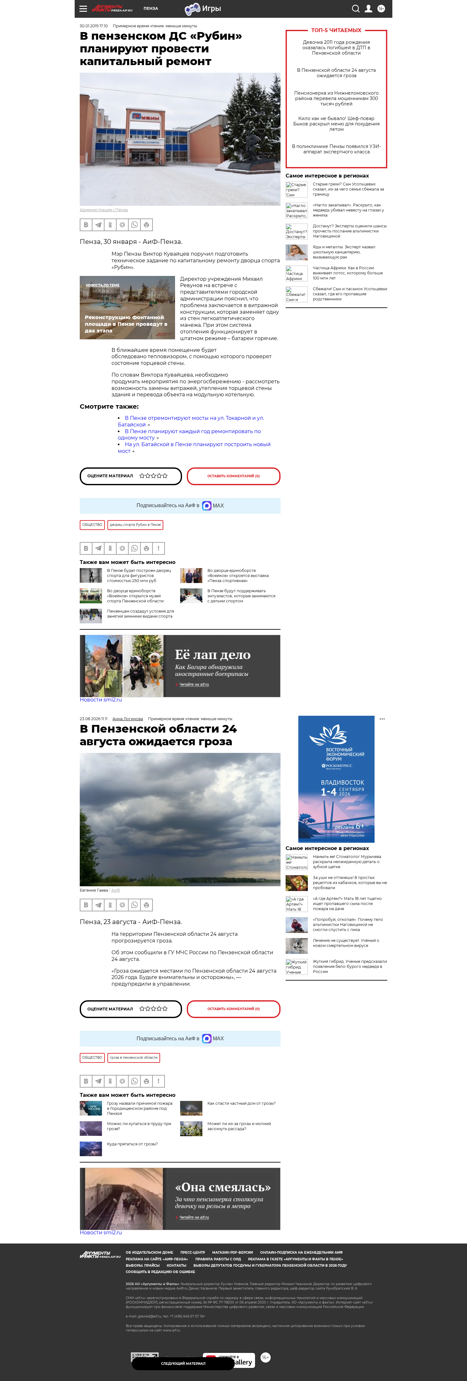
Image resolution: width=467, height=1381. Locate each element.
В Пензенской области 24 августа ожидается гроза (336, 73)
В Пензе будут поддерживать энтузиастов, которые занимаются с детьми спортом (241, 595)
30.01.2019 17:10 (94, 25)
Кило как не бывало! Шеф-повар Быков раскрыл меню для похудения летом (336, 124)
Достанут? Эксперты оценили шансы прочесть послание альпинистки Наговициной (350, 231)
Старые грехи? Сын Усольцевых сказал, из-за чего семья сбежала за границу (348, 189)
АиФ (115, 890)
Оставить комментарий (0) (233, 476)
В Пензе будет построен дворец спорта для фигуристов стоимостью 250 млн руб (139, 575)
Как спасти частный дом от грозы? (241, 1103)
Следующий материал (183, 1364)
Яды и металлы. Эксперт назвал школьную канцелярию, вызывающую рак (344, 252)
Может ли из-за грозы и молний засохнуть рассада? (239, 1126)
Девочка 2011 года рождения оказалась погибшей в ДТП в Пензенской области (336, 48)
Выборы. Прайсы (142, 1266)
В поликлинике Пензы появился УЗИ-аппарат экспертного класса (336, 149)
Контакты (176, 1266)
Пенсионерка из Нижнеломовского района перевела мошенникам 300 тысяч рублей (336, 99)
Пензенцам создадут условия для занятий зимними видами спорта (140, 614)
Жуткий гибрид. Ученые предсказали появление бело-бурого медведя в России (350, 966)
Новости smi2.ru (101, 700)
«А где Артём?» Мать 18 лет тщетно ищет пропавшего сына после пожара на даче (347, 903)
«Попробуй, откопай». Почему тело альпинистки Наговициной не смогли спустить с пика (348, 924)
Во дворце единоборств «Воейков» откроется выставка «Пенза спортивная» (238, 575)
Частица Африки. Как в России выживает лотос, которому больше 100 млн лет (348, 272)
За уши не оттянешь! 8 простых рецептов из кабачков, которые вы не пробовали (350, 882)
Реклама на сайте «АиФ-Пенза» (157, 1259)
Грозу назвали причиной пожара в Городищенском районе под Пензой (140, 1108)
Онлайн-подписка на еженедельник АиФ (301, 1252)
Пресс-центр (192, 1252)
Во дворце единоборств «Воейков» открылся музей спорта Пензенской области (135, 595)
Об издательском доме (149, 1252)
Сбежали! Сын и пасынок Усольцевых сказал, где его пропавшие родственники (350, 293)
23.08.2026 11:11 (93, 718)
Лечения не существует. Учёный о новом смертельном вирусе (346, 943)
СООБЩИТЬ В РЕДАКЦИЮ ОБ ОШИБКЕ (160, 1272)
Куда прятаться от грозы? (132, 1144)
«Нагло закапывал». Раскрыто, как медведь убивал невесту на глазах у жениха (348, 210)
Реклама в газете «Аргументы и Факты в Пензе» (295, 1259)
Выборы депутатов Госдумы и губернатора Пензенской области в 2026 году (270, 1266)
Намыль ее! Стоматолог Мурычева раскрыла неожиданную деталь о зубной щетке (347, 861)
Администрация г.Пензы (104, 209)
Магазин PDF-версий (232, 1252)
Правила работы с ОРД (218, 1259)
